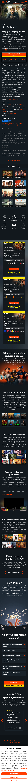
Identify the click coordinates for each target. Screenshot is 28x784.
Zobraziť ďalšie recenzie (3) (14, 160)
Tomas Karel (12, 108)
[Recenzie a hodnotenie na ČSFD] (14, 118)
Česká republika (11, 113)
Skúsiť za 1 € (14, 599)
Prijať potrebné (14, 777)
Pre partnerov (21, 745)
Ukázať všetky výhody (14, 572)
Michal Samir (9, 102)
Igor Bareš (9, 104)
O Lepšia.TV (7, 740)
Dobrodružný (15, 100)
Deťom (22, 7)
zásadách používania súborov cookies (14, 769)
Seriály (16, 7)
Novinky (15, 740)
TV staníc (4, 38)
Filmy (10, 7)
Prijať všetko (14, 774)
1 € (6, 50)
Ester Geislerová (19, 106)
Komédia (8, 100)
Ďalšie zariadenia (7, 494)
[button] (2, 720)
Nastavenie (14, 781)
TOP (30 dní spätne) (12, 125)
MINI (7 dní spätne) (7, 123)
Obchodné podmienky (14, 743)
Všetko (4, 7)
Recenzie (21, 740)
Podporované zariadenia (9, 745)
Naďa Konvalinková (7, 109)
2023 (10, 116)
